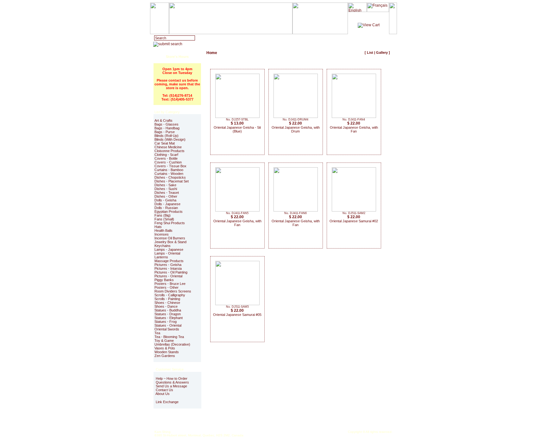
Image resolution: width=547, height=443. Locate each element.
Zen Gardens (165, 356)
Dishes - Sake (165, 185)
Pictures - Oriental (168, 276)
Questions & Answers (172, 382)
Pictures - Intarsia (168, 268)
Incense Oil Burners (170, 238)
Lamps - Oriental (167, 253)
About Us (162, 394)
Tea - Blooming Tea (169, 337)
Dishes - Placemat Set (172, 181)
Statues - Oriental (168, 325)
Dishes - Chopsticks (170, 177)
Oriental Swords (167, 329)
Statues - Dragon (168, 314)
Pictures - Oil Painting (171, 272)
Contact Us (164, 390)
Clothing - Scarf (166, 155)
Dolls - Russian (166, 208)
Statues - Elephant (169, 318)
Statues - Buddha (168, 310)
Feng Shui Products (170, 223)
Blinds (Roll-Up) (166, 136)
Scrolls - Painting (167, 299)
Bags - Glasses (166, 124)
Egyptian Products (169, 211)
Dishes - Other (166, 196)
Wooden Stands (167, 352)
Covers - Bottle (166, 158)
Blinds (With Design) (170, 139)
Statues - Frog (166, 321)
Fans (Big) (163, 215)
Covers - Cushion (168, 162)
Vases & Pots (165, 348)
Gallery (382, 52)
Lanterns (161, 257)
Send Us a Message (171, 386)
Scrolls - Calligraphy (170, 295)
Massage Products (169, 261)
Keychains (163, 246)
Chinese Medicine (168, 147)
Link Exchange (166, 402)
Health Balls (163, 230)
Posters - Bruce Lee (170, 284)
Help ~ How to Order (171, 378)
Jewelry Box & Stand (170, 242)
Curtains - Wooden (169, 173)
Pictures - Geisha (168, 265)
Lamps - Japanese (169, 249)
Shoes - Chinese (167, 303)
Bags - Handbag (167, 128)
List (370, 52)
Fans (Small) (164, 219)
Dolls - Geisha (165, 200)
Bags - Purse (165, 132)
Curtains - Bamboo (169, 170)
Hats (158, 227)
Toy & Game (164, 340)
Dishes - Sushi (166, 189)
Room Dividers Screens (173, 291)
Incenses (162, 234)
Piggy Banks (164, 280)
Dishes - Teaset (167, 192)
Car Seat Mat (165, 143)
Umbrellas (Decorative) (172, 344)
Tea (157, 333)
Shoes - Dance (166, 306)
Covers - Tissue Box (170, 166)
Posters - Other (166, 287)
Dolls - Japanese (167, 204)
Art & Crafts (163, 120)
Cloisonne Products (169, 151)
